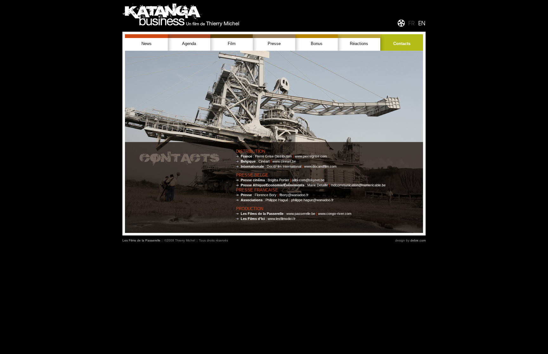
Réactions (359, 43)
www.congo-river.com (334, 214)
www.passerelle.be (300, 214)
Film (232, 43)
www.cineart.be (284, 161)
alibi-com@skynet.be (308, 180)
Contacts (401, 43)
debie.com (418, 240)
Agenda (189, 43)
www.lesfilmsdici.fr (282, 219)
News (146, 43)
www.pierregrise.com (311, 156)
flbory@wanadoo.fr (294, 195)
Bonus (317, 43)
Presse (274, 43)
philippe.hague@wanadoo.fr (312, 200)
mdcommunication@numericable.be (358, 185)
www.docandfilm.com (320, 166)
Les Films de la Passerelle (141, 240)
